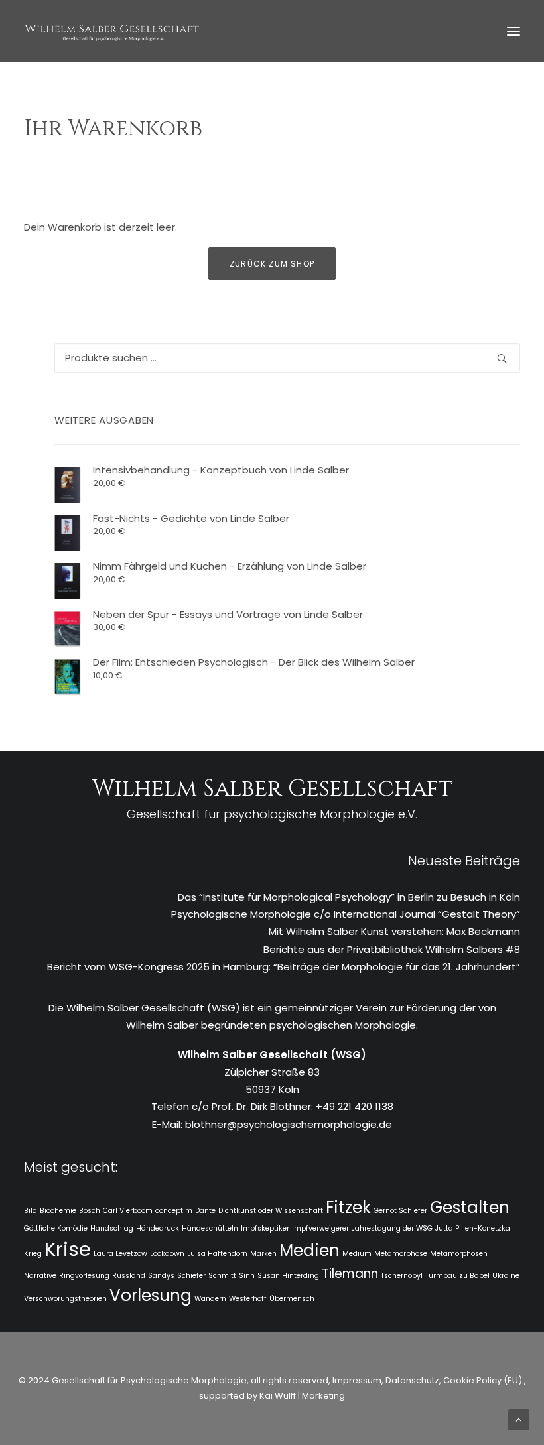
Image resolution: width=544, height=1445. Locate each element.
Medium (357, 1254)
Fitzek (348, 1207)
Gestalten (470, 1207)
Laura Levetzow (120, 1254)
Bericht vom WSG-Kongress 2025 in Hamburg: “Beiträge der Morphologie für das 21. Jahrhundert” (283, 967)
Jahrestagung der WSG (392, 1228)
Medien (309, 1250)
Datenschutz (412, 1380)
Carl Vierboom (128, 1211)
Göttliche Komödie (56, 1228)
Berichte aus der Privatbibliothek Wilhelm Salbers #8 (391, 949)
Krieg (33, 1254)
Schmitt (222, 1276)
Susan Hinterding (288, 1276)
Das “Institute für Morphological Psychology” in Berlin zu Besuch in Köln (349, 897)
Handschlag (111, 1228)
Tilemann (350, 1274)
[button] (513, 31)
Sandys (161, 1276)
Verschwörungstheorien (65, 1299)
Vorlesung (150, 1295)
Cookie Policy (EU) (483, 1380)
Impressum (355, 1380)
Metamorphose (400, 1254)
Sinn (247, 1276)
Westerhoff (248, 1299)
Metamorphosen (459, 1254)
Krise (67, 1249)
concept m (173, 1211)
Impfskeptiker (265, 1228)
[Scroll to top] (518, 1419)
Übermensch (291, 1299)
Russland (128, 1276)
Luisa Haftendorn (217, 1254)
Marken (263, 1254)
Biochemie (58, 1211)
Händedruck (157, 1228)
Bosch (89, 1211)
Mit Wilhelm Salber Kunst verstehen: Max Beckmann (394, 931)
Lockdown (167, 1254)
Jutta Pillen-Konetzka (472, 1228)
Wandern (210, 1299)
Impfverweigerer (320, 1228)
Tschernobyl (402, 1276)
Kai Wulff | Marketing (302, 1395)
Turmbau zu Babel (457, 1276)
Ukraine (505, 1276)
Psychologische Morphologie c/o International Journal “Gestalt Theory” (345, 914)
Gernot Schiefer (400, 1211)
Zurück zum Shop (272, 263)
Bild (30, 1211)
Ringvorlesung (84, 1276)
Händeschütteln (210, 1228)
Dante (205, 1211)
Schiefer (191, 1276)
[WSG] (112, 31)
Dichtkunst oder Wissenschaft (270, 1211)
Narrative (40, 1276)
